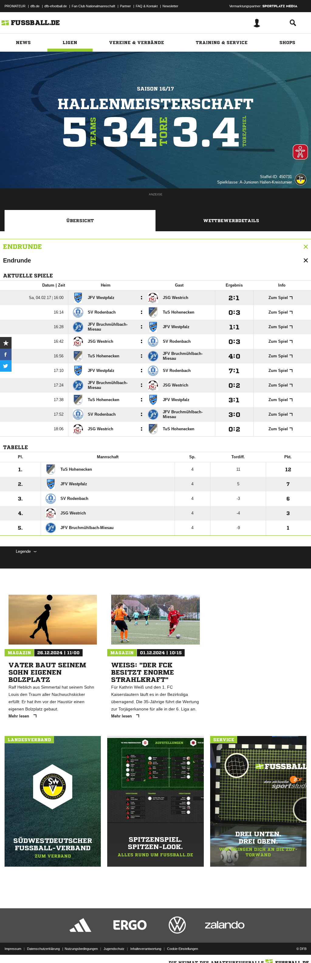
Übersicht (80, 220)
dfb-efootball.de (55, 6)
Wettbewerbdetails (231, 220)
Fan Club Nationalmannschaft (93, 6)
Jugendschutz (114, 949)
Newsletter (170, 6)
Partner (125, 6)
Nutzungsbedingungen (81, 949)
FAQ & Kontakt (147, 6)
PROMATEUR (15, 6)
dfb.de (34, 6)
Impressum (13, 949)
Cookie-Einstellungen (182, 949)
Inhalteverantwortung (145, 949)
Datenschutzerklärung (43, 949)
